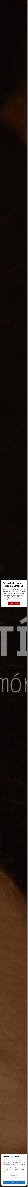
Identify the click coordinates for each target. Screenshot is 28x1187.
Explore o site (14, 603)
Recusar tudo (14, 1175)
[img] (14, 3)
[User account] (25, 3)
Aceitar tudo (14, 1182)
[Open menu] (3, 3)
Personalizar (14, 1179)
